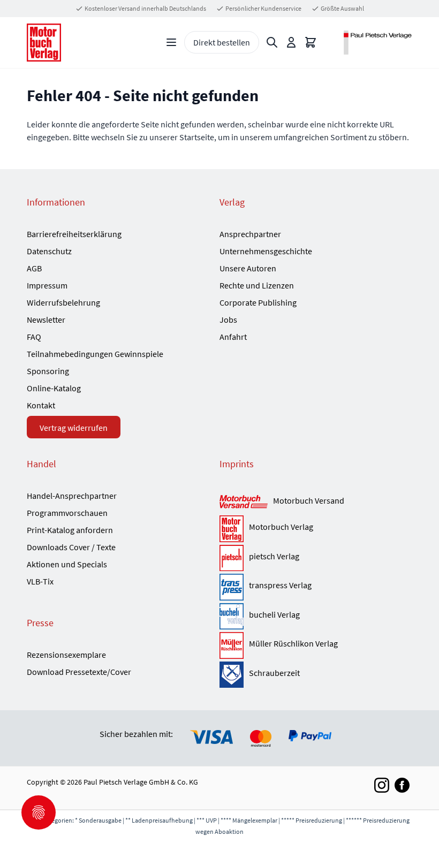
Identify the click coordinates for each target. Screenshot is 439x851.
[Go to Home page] (44, 43)
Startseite (196, 137)
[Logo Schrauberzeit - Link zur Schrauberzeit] (232, 675)
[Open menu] (171, 42)
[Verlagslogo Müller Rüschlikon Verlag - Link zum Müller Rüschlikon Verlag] (232, 645)
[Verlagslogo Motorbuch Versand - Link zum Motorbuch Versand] (244, 502)
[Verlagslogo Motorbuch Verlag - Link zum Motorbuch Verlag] (232, 528)
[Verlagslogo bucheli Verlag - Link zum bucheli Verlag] (232, 616)
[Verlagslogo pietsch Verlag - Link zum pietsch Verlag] (232, 558)
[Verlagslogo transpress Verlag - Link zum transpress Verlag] (232, 587)
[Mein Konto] (291, 42)
